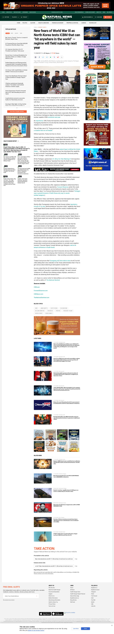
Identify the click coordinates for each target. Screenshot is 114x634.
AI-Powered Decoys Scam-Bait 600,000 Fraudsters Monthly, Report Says (16, 44)
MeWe (92, 602)
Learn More (76, 628)
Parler (92, 593)
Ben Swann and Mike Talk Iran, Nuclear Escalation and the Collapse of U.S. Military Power (10, 158)
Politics (25, 23)
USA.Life (93, 606)
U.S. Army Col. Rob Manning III (61, 159)
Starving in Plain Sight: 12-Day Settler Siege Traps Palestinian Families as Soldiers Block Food (15, 105)
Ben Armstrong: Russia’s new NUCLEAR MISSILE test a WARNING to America (66, 476)
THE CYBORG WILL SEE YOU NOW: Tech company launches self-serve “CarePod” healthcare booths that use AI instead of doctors (66, 389)
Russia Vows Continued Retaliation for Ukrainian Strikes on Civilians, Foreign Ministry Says (16, 56)
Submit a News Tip (53, 602)
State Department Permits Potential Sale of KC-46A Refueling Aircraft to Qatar (15, 92)
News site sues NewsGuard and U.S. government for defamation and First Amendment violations (66, 402)
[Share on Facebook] (39, 57)
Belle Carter (62, 342)
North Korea (52, 61)
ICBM (38, 61)
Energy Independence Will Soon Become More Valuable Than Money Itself (9, 170)
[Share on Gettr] (58, 57)
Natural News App (74, 596)
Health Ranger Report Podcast (77, 593)
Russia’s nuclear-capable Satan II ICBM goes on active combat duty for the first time (65, 490)
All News (72, 589)
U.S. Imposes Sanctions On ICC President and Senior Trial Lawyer (14, 49)
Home (3, 12)
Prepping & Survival (72, 23)
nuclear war (59, 61)
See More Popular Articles (17, 111)
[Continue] (37, 596)
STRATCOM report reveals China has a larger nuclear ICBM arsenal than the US (65, 534)
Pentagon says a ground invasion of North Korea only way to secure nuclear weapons (57, 193)
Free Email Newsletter (54, 591)
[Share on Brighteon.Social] (36, 57)
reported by (39, 121)
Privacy (40, 618)
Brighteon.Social (95, 589)
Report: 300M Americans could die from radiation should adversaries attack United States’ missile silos (66, 462)
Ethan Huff (62, 356)
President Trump (43, 62)
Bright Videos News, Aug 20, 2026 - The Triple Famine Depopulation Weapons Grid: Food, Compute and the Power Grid (10, 182)
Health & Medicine (43, 23)
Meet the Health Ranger (54, 589)
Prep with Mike (17, 12)
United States (52, 62)
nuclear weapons (68, 61)
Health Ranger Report (10, 141)
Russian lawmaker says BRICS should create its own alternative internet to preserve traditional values (66, 418)
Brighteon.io (94, 587)
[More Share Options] (62, 57)
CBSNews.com (38, 294)
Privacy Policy (52, 604)
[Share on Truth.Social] (54, 57)
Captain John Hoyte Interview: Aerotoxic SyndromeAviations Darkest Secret (22, 180)
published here (79, 621)
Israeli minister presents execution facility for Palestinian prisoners (15, 98)
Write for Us (51, 596)
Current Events (42, 27)
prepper (36, 62)
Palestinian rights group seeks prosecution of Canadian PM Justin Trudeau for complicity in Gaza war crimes (65, 374)
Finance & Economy (57, 23)
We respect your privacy (8, 599)
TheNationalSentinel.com (41, 297)
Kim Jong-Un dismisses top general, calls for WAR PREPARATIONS (66, 505)
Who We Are (52, 587)
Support (50, 593)
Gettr (92, 598)
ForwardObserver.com (41, 290)
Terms (44, 618)
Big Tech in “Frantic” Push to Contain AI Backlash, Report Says (16, 38)
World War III (60, 62)
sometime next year (54, 117)
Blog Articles (73, 600)
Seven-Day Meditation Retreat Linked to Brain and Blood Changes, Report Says (15, 77)
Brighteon (9, 12)
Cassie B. (62, 371)
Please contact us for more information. (44, 573)
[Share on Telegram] (47, 57)
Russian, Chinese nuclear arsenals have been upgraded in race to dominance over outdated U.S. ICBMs (65, 520)
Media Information (53, 598)
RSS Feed (72, 602)
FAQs (104, 12)
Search (110, 12)
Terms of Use (52, 606)
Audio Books (33, 12)
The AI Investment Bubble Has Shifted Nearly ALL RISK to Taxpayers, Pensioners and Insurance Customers (24, 171)
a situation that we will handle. (43, 130)
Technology (92, 23)
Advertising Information (54, 600)
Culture (32, 23)
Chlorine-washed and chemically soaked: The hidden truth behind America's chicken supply (14, 84)
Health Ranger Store (75, 591)
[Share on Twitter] (43, 57)
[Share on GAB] (51, 57)
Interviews (25, 12)
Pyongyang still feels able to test (60, 261)
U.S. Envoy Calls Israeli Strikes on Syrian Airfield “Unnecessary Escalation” (16, 70)
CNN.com (37, 287)
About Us (99, 12)
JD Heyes (46, 53)
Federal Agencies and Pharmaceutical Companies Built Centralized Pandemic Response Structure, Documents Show (16, 64)
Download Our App (90, 12)
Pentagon (76, 61)
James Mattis (44, 61)
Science (83, 23)
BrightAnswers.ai (79, 12)
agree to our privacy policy (36, 630)
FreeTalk (93, 600)
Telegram (93, 591)
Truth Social (94, 596)
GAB (92, 604)
